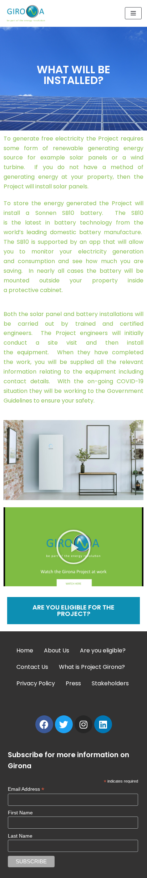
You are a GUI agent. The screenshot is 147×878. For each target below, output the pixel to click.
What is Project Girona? (92, 667)
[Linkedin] (103, 724)
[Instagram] (83, 724)
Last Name (20, 836)
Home (24, 650)
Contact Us (32, 667)
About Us (56, 650)
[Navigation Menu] (133, 13)
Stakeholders (110, 683)
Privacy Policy (35, 683)
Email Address (26, 789)
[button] (73, 547)
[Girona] (26, 13)
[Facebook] (44, 724)
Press (73, 683)
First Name (20, 812)
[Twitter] (64, 724)
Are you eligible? (103, 650)
